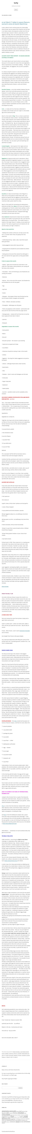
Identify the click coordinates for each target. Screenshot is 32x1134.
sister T (15, 1057)
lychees (19, 1055)
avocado (13, 1111)
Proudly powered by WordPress (8, 1131)
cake (7, 1113)
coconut (22, 1114)
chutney (18, 1114)
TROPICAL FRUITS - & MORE (15, 1053)
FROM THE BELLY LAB (17, 1051)
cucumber (26, 1114)
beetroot (23, 1111)
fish (12, 1116)
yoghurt (3, 1122)
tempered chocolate (25, 630)
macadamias (13, 1118)
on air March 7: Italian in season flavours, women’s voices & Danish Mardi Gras (16, 23)
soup (17, 1121)
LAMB (25, 1116)
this (15, 721)
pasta (16, 1120)
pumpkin (4, 1121)
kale (21, 1117)
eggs (9, 1117)
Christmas (15, 1114)
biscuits (4, 1113)
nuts (3, 1120)
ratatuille (24, 1055)
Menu (16, 9)
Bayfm (17, 1111)
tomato (22, 1121)
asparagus (6, 1111)
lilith (9, 1118)
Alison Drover (5, 586)
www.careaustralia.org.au (11, 860)
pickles (19, 1120)
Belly (26, 1111)
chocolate (11, 1055)
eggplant (16, 1055)
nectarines (27, 1118)
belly (16, 3)
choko (11, 1114)
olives (5, 1120)
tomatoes (27, 1122)
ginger (15, 1116)
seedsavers (12, 1121)
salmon (8, 1121)
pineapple (23, 1120)
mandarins (18, 1118)
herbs (18, 1116)
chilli (25, 1113)
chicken (21, 1112)
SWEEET (7, 1053)
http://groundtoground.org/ (10, 823)
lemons (4, 1118)
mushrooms (22, 1118)
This (3, 806)
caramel (10, 1113)
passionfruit (11, 1120)
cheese (15, 1113)
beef (20, 1111)
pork (26, 1120)
